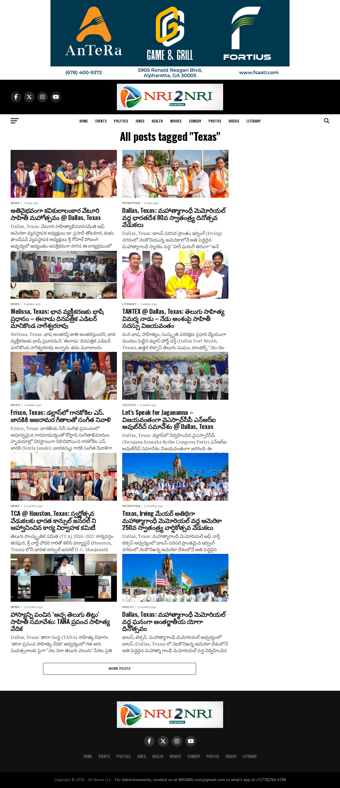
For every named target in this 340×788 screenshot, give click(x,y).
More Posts (120, 669)
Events (101, 121)
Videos (233, 121)
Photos (215, 121)
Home (83, 121)
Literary (253, 121)
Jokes (139, 121)
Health (157, 121)
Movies (175, 121)
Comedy (195, 121)
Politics (121, 121)
